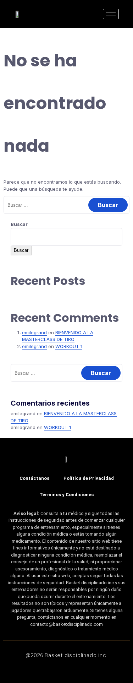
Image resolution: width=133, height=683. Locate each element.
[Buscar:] (66, 205)
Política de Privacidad (88, 478)
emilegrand (34, 332)
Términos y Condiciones (66, 494)
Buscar (19, 224)
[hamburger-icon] (111, 14)
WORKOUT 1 (68, 346)
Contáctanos (34, 478)
